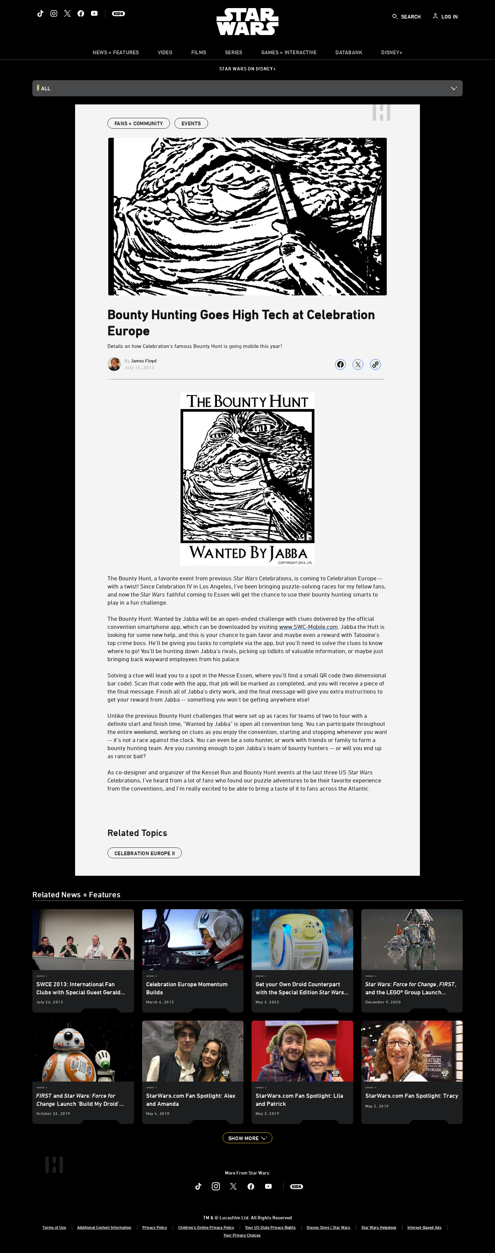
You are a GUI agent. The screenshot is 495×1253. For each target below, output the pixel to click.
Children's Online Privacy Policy (206, 1227)
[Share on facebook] (340, 364)
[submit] (395, 16)
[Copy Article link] (375, 364)
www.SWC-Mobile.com (308, 626)
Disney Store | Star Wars (328, 1227)
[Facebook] (80, 13)
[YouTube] (94, 13)
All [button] (46, 88)
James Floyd (144, 360)
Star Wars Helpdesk (378, 1227)
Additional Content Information (104, 1227)
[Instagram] (54, 13)
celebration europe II (144, 853)
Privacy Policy (154, 1227)
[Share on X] (358, 364)
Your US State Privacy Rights (270, 1227)
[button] (247, 1137)
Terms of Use (54, 1227)
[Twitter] (67, 13)
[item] (115, 53)
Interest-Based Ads (424, 1227)
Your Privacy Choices (242, 1234)
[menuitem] (165, 53)
